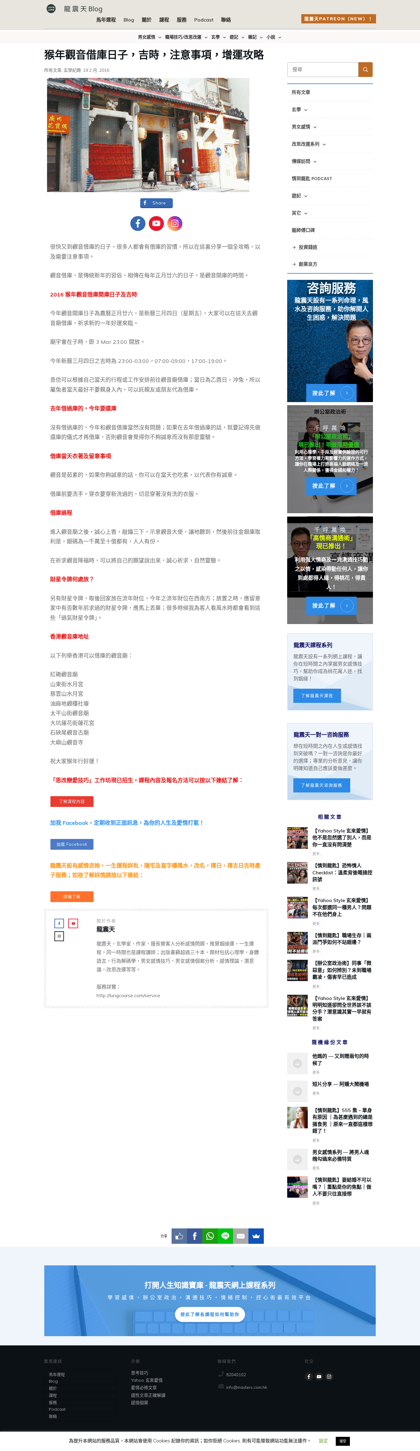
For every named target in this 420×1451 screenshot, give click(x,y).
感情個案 (139, 1402)
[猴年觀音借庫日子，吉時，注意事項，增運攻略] (148, 135)
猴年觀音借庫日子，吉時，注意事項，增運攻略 (154, 54)
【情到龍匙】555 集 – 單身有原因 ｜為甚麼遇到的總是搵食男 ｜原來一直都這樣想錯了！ (330, 1125)
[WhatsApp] (210, 1236)
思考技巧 (139, 1373)
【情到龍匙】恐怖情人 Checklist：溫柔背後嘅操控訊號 (342, 872)
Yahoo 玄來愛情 (147, 1380)
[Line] (225, 1236)
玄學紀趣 (72, 70)
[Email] (240, 1236)
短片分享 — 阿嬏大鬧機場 (330, 1091)
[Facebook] (194, 1236)
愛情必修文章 (144, 1387)
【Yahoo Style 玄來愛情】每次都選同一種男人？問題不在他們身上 (341, 907)
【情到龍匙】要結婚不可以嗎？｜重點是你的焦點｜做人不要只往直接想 (330, 1191)
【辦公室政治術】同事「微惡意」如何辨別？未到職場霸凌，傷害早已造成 (341, 970)
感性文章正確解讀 (148, 1395)
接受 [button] (342, 1441)
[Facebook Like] (179, 1236)
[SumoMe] (256, 1236)
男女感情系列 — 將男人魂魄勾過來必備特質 (330, 1160)
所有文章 (52, 70)
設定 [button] (323, 1441)
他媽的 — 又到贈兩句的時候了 (330, 1064)
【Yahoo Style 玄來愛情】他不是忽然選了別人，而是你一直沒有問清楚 (341, 838)
